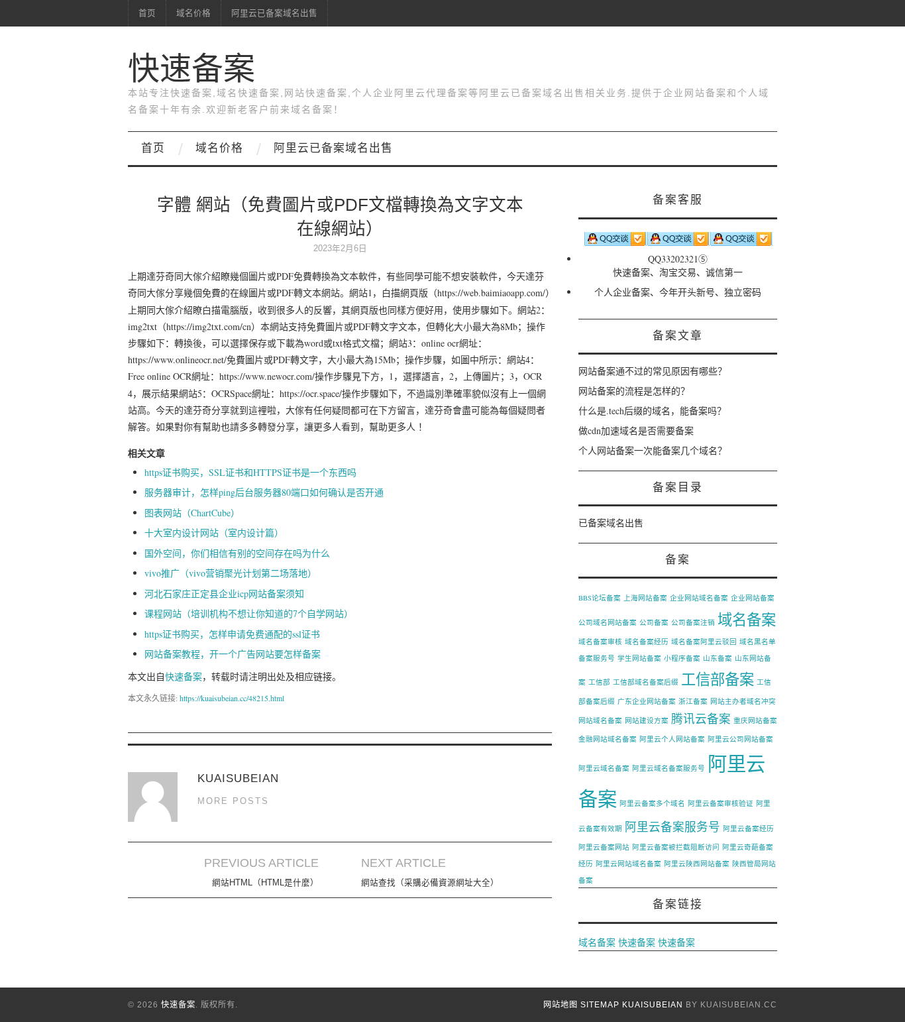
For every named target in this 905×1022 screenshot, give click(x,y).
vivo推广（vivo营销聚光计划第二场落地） (230, 573)
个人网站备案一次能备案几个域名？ (652, 450)
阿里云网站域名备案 (628, 863)
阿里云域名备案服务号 (668, 768)
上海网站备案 (645, 597)
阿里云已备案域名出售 (274, 13)
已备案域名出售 (610, 522)
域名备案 (747, 619)
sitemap (599, 1004)
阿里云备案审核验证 (720, 803)
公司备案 (653, 622)
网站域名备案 (600, 720)
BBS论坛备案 (599, 597)
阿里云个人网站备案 (672, 739)
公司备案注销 (693, 622)
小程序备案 (682, 658)
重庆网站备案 (755, 720)
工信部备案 (717, 679)
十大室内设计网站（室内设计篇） (214, 532)
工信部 (599, 682)
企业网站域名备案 (699, 597)
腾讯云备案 (701, 718)
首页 (147, 13)
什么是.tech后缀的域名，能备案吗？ (652, 410)
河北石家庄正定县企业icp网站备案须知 (224, 593)
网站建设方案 (646, 720)
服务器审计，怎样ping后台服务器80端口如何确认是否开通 (264, 492)
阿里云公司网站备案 (740, 739)
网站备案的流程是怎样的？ (634, 390)
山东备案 (717, 658)
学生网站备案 (639, 658)
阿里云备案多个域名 (652, 803)
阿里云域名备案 (603, 768)
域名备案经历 (646, 641)
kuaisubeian (652, 1004)
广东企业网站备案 (646, 701)
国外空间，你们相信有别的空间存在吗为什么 (237, 553)
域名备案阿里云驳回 (704, 641)
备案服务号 (596, 658)
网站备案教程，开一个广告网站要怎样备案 (232, 654)
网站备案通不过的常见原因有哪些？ (652, 371)
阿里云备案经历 (748, 828)
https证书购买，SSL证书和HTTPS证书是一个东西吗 (250, 472)
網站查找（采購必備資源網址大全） (430, 882)
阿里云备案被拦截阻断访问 (675, 847)
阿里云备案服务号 (672, 826)
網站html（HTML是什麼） (265, 882)
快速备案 (191, 68)
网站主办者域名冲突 (743, 701)
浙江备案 (693, 701)
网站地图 (560, 1004)
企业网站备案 (752, 597)
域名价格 (193, 13)
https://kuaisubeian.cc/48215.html (232, 698)
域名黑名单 (757, 641)
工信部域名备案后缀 (645, 682)
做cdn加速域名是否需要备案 (636, 430)
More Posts (233, 801)
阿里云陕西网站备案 (696, 863)
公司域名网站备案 (607, 622)
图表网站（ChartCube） (192, 512)
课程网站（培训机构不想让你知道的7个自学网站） (248, 613)
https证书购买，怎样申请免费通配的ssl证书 (232, 634)
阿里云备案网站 (603, 847)
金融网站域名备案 (607, 739)
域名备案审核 (600, 641)
